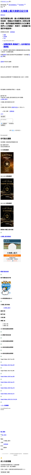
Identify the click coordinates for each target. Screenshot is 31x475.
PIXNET (6, 453)
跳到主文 (3, 15)
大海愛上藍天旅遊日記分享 (14, 11)
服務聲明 (15, 455)
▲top (2, 113)
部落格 (5, 36)
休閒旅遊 (12, 32)
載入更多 (3, 116)
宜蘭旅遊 (12, 111)
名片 (4, 38)
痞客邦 (13, 107)
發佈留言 (3, 125)
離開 (8, 472)
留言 (16, 107)
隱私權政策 (25, 453)
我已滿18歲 (3, 472)
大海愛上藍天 (4, 99)
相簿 (4, 34)
